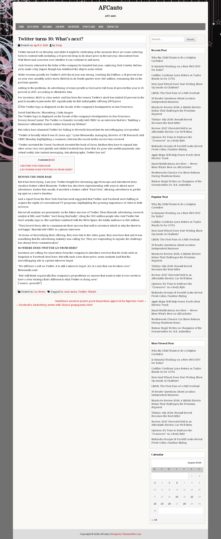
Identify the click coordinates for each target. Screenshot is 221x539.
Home (21, 26)
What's (92, 291)
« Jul (154, 519)
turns (74, 291)
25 (162, 503)
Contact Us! (112, 26)
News (101, 26)
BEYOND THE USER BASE (35, 165)
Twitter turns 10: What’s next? (51, 39)
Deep (59, 45)
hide (52, 160)
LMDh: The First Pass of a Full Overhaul (175, 93)
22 (191, 496)
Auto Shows (33, 26)
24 (155, 503)
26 (169, 503)
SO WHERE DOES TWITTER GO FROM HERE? (46, 169)
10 (61, 291)
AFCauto (110, 8)
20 (177, 496)
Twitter (82, 291)
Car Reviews (73, 26)
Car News (60, 26)
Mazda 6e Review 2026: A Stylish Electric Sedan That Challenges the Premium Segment (176, 110)
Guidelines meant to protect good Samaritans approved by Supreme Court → (101, 301)
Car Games (47, 26)
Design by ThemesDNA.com (126, 534)
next (66, 291)
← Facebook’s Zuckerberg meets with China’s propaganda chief (54, 304)
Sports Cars (89, 26)
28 (184, 503)
